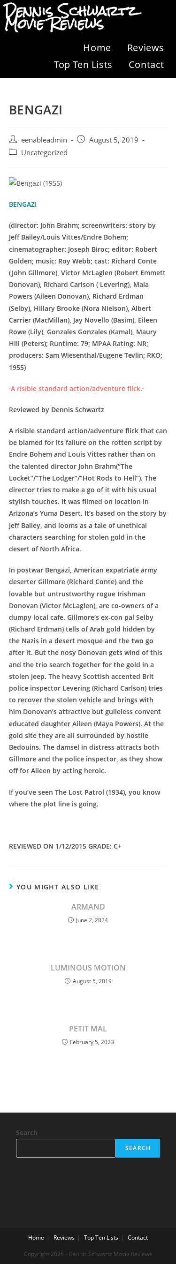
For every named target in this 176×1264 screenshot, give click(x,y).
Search (27, 1132)
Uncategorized (44, 152)
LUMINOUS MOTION (88, 968)
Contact (146, 64)
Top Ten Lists (83, 64)
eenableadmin (44, 139)
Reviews (145, 47)
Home (97, 47)
